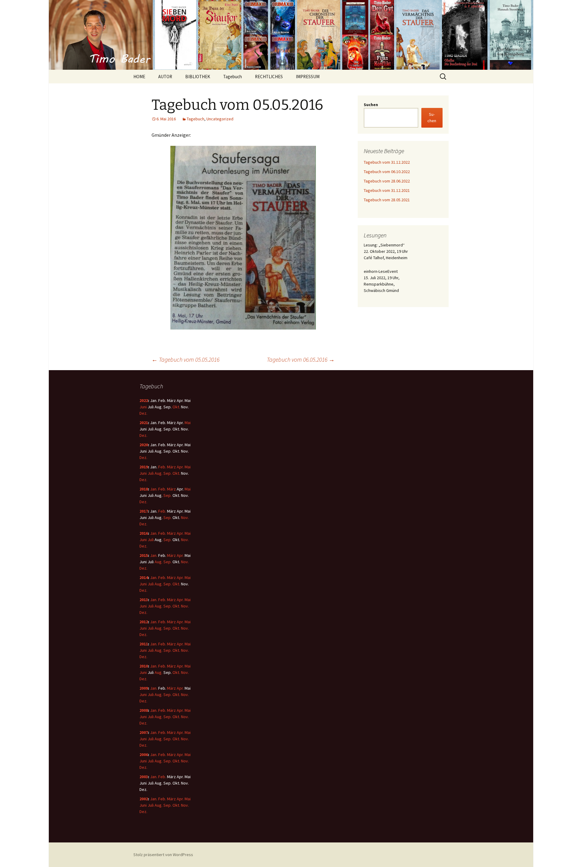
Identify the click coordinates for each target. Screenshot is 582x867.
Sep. (167, 473)
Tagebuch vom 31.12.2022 (387, 162)
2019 (143, 467)
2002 (143, 799)
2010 (143, 666)
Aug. (158, 473)
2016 (143, 533)
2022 (143, 400)
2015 (143, 555)
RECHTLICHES (269, 76)
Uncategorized (219, 119)
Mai (188, 422)
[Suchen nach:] (443, 77)
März (171, 467)
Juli (151, 473)
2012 (143, 621)
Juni (143, 407)
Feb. (162, 467)
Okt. (176, 407)
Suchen (371, 104)
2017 (143, 511)
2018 (143, 489)
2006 (143, 754)
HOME (139, 76)
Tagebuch (232, 76)
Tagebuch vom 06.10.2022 (387, 171)
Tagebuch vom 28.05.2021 (387, 200)
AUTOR (165, 76)
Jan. (153, 489)
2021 (143, 422)
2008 (143, 710)
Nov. (185, 517)
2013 (143, 599)
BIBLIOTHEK (197, 76)
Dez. (143, 413)
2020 (143, 444)
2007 (143, 732)
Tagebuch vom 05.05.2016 (185, 359)
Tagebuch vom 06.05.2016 (301, 359)
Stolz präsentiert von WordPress (163, 854)
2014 (143, 577)
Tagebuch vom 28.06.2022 (387, 181)
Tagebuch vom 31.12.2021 (387, 190)
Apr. (180, 467)
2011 (143, 644)
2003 (143, 776)
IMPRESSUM (307, 76)
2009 (143, 688)
